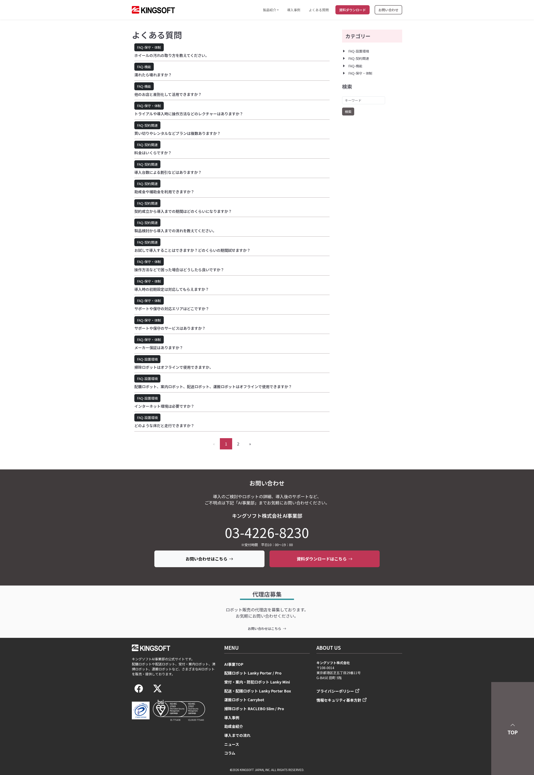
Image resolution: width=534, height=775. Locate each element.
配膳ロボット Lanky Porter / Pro (253, 673)
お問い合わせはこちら (206, 559)
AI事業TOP (233, 664)
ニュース (231, 744)
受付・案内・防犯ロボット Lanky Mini (257, 682)
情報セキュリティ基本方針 (338, 700)
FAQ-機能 (144, 66)
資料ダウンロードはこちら (322, 559)
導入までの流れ (237, 735)
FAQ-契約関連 (147, 125)
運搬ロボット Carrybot (244, 699)
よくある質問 (319, 9)
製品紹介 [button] (269, 9)
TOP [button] (513, 732)
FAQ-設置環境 (147, 359)
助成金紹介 (233, 726)
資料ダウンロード (352, 9)
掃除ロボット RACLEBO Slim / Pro (254, 708)
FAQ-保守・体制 (149, 47)
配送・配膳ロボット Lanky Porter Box (257, 690)
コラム (229, 753)
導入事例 (293, 9)
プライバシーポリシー (335, 691)
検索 (348, 111)
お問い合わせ (388, 9)
